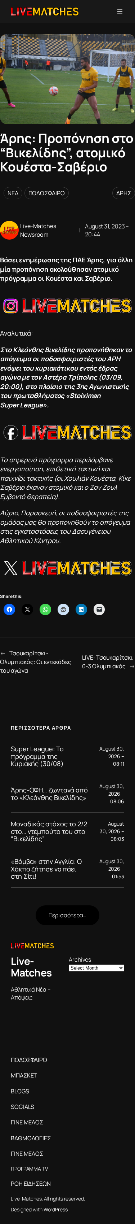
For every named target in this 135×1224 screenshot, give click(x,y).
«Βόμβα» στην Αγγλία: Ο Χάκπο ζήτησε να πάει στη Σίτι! (46, 869)
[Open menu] (120, 11)
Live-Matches (31, 966)
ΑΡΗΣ (123, 193)
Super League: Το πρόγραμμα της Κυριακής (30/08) (37, 756)
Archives (80, 959)
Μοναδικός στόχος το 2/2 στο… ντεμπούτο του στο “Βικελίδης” (49, 831)
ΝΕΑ (13, 193)
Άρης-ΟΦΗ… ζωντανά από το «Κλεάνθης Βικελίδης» (49, 793)
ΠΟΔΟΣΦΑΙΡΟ (46, 193)
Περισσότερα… (68, 915)
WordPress (56, 1209)
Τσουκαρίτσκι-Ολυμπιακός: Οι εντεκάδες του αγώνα (35, 661)
